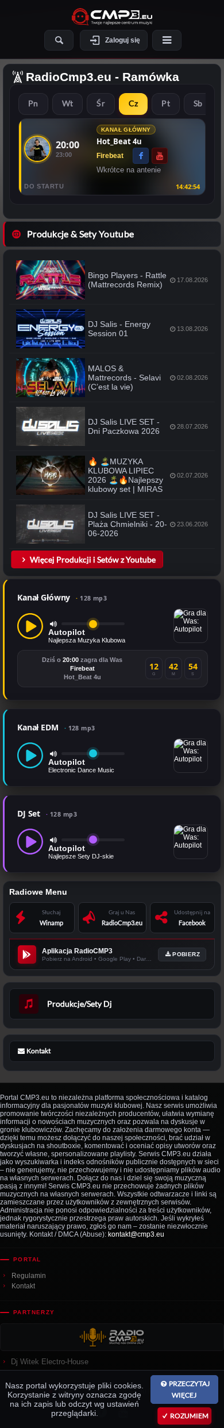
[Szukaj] (59, 40)
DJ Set (47, 813)
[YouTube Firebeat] (160, 156)
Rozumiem (189, 1415)
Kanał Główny (62, 597)
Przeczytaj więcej (189, 1389)
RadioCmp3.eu (68, 76)
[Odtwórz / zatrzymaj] (30, 626)
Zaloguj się (122, 40)
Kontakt (23, 1286)
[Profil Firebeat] (37, 149)
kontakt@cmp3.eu (136, 1234)
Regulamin (28, 1276)
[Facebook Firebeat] (141, 156)
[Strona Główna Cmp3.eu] (112, 16)
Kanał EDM (56, 727)
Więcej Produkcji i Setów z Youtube (93, 559)
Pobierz (186, 954)
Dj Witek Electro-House (49, 1361)
